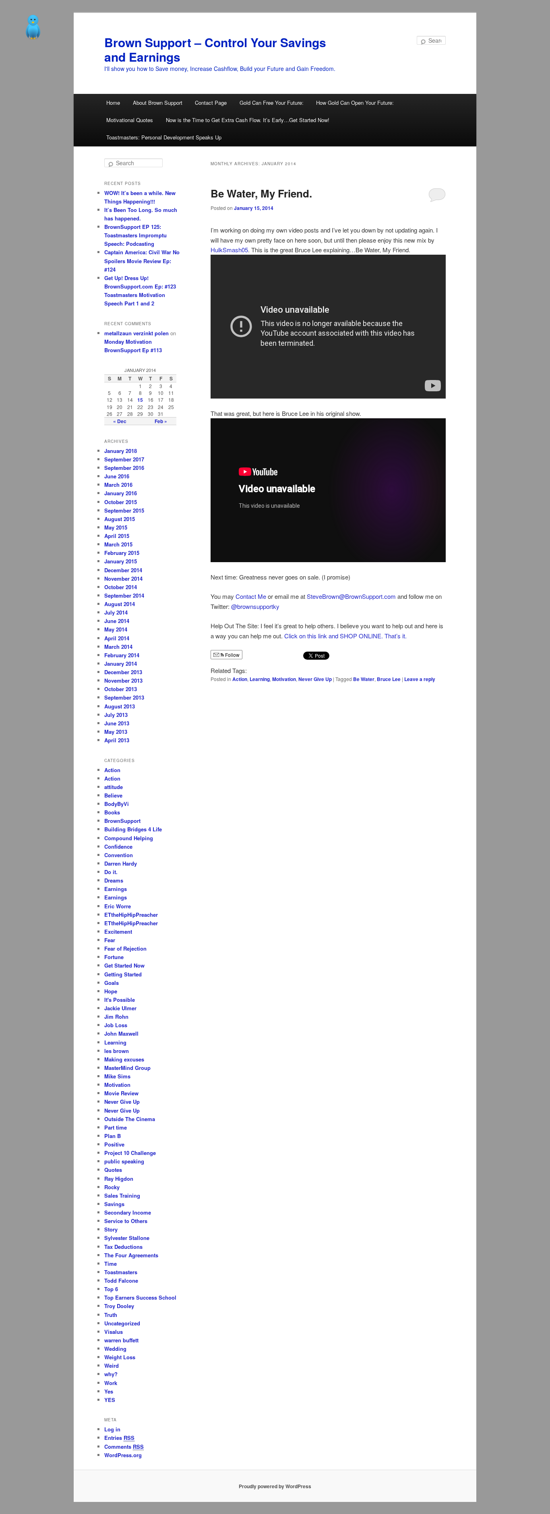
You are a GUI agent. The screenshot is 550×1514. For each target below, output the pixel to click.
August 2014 (119, 604)
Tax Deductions (123, 1246)
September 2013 (124, 697)
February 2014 (121, 655)
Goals (111, 982)
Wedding (115, 1348)
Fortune (114, 957)
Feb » (161, 421)
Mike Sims (117, 1076)
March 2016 (118, 484)
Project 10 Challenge (130, 1153)
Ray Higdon (118, 1178)
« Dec (119, 421)
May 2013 (115, 731)
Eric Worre (117, 906)
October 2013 (120, 689)
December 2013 (123, 672)
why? (111, 1374)
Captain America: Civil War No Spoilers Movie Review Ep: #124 (142, 260)
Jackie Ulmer (120, 1008)
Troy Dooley (119, 1306)
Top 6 (111, 1289)
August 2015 (119, 519)
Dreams (113, 880)
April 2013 (116, 740)
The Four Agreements (131, 1255)
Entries (119, 1437)
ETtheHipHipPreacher (131, 914)
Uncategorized (122, 1323)
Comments (124, 1446)
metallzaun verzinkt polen (136, 333)
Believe (113, 795)
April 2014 (116, 638)
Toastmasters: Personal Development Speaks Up (163, 137)
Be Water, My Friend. (261, 193)
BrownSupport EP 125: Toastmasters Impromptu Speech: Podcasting (135, 235)
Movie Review (121, 1093)
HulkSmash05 (229, 249)
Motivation (284, 679)
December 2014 (123, 570)
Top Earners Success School (140, 1297)
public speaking (124, 1161)
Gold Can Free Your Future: (272, 102)
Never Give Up (315, 679)
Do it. (111, 872)
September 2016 (124, 467)
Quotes (113, 1169)
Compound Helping (128, 838)
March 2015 (118, 544)
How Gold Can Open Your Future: (355, 102)
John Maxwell (121, 1033)
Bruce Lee (389, 679)
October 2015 (120, 502)
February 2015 (121, 553)
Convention (118, 855)
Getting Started (123, 974)
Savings (114, 1204)
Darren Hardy (120, 863)
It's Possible (119, 999)
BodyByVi (116, 804)
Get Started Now (124, 965)
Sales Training (122, 1195)
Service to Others (125, 1221)
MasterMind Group (127, 1068)
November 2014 (123, 578)
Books (112, 812)
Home (113, 102)
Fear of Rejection (125, 948)
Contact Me (251, 596)
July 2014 (116, 612)
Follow (232, 654)
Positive (114, 1144)
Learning (260, 679)
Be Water (363, 679)
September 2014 (124, 595)
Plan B (112, 1136)
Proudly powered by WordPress (275, 1486)
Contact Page (211, 102)
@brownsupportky (255, 606)
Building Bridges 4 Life (133, 829)
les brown (116, 1051)
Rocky (112, 1187)
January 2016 (120, 493)
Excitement (118, 931)
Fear (109, 940)
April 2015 (116, 536)
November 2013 (123, 680)
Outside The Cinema (129, 1119)
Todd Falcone (121, 1280)
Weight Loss (119, 1357)
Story (111, 1229)
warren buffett (121, 1340)
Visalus (113, 1331)
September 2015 (124, 510)
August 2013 (119, 706)
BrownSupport (122, 820)
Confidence (118, 846)
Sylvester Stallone (126, 1238)
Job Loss (115, 1025)
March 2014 (118, 646)
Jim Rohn (116, 1016)
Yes (108, 1391)
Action (239, 679)
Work (110, 1383)
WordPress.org (123, 1455)
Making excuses (124, 1059)
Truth (110, 1315)
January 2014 (120, 663)
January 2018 (120, 451)
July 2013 (116, 715)
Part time (115, 1127)
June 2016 (116, 476)
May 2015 (115, 527)
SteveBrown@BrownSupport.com (351, 596)
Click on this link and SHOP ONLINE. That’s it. (345, 635)
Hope (110, 991)
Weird (111, 1365)
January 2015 (120, 561)
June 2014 (116, 621)
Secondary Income (127, 1212)
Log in (112, 1429)
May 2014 (115, 629)
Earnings (115, 889)
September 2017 (124, 459)
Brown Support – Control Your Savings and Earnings (215, 49)
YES (109, 1400)
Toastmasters (120, 1272)
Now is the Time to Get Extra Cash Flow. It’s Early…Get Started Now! (247, 120)
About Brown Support (157, 102)
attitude (113, 787)
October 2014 (120, 587)
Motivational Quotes (129, 120)
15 (140, 399)
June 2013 (116, 723)
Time (110, 1263)
